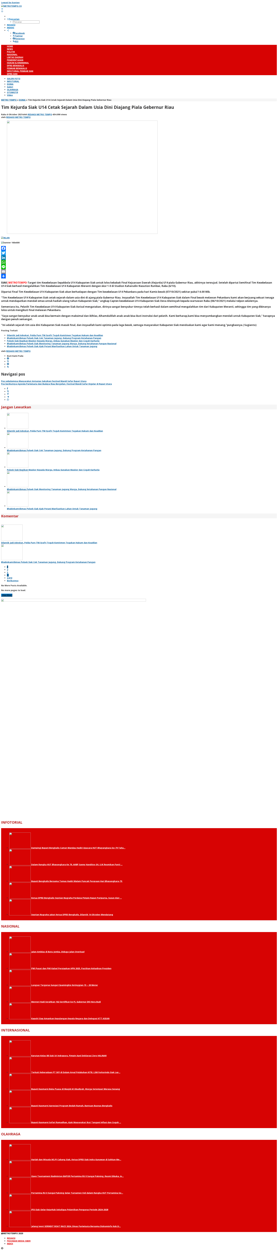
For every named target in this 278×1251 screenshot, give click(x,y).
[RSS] (8, 367)
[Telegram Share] (8, 397)
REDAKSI (11, 1238)
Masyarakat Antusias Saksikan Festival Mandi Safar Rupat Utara (43, 381)
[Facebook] (139, 248)
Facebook (20, 33)
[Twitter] (139, 253)
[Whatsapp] (8, 399)
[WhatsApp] (139, 262)
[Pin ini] (8, 394)
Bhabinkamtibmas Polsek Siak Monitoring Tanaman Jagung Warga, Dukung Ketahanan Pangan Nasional (61, 343)
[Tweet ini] (8, 391)
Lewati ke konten (10, 2)
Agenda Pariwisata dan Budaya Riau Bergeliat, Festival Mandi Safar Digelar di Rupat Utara (56, 384)
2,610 (9, 578)
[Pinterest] (8, 364)
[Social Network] (8, 30)
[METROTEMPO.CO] (11, 6)
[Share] (139, 276)
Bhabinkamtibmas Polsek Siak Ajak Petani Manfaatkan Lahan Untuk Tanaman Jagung (52, 346)
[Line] (139, 267)
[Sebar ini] (7, 388)
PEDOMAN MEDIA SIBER (19, 1241)
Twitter (19, 36)
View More (6, 595)
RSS (16, 41)
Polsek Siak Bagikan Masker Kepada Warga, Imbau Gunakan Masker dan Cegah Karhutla (53, 340)
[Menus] (2, 8)
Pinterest (20, 38)
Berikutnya (12, 580)
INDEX (10, 1243)
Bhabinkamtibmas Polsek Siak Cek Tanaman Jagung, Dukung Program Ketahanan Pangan (54, 338)
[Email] (139, 271)
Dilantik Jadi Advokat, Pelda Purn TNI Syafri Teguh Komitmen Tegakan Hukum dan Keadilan (55, 335)
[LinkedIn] (139, 257)
